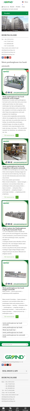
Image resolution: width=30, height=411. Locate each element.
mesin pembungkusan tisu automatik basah (14, 336)
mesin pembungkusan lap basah (12, 327)
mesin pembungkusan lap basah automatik (12, 324)
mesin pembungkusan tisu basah (12, 332)
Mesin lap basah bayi (9, 330)
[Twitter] (8, 57)
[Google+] (5, 57)
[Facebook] (3, 57)
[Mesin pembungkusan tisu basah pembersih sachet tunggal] (15, 82)
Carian (27, 344)
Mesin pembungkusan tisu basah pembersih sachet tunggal (13, 97)
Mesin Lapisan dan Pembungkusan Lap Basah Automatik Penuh (14, 229)
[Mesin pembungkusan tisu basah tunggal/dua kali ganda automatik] (15, 151)
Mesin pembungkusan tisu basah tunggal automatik (13, 288)
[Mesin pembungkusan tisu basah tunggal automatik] (15, 273)
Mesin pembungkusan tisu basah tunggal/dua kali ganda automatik (13, 167)
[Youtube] (10, 57)
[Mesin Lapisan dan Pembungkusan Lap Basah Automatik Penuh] (15, 213)
